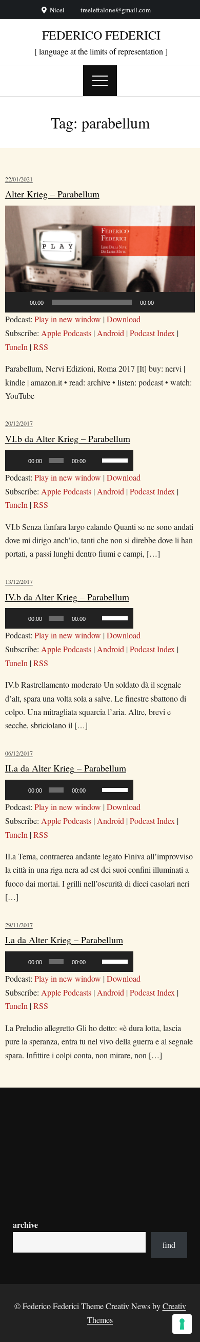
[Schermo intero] (181, 302)
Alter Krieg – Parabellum (52, 194)
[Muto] (165, 302)
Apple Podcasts (66, 332)
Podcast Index (152, 332)
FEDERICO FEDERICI (101, 35)
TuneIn (16, 346)
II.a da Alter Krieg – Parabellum (65, 768)
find (169, 1244)
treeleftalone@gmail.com (116, 9)
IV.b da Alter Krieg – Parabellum (67, 597)
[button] (100, 259)
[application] (100, 259)
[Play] (18, 302)
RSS (40, 346)
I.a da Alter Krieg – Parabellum (64, 939)
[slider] (115, 459)
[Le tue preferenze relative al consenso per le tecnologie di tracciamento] (182, 1324)
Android (110, 332)
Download (124, 319)
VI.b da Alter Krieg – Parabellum (67, 438)
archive (25, 1224)
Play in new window (67, 319)
